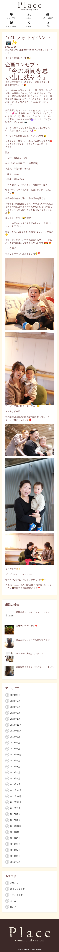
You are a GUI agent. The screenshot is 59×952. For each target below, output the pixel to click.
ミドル (13, 901)
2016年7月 (15, 850)
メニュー (29, 18)
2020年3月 (15, 713)
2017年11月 (15, 796)
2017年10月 (15, 802)
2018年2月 (15, 784)
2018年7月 (15, 760)
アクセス (29, 26)
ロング (13, 907)
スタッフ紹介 (11, 26)
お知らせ (14, 883)
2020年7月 (15, 701)
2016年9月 (15, 838)
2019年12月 (15, 725)
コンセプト (11, 18)
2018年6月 (15, 766)
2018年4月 (15, 772)
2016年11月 (15, 826)
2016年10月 (15, 832)
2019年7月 (15, 742)
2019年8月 (15, 737)
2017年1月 (15, 820)
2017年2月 (15, 814)
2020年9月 (15, 695)
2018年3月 (15, 778)
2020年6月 (15, 707)
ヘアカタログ (47, 18)
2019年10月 (15, 731)
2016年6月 (15, 856)
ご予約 (47, 26)
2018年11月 (15, 754)
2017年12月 (15, 790)
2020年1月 (15, 719)
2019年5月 (15, 748)
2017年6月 (15, 808)
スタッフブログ (17, 889)
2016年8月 (15, 844)
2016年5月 (15, 862)
